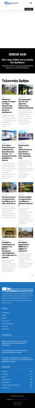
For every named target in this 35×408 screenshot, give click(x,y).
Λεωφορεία (21, 97)
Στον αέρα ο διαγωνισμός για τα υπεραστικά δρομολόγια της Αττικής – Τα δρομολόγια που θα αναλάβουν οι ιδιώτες (9, 152)
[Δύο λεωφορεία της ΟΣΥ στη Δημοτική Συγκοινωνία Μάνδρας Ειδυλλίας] (25, 89)
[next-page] (31, 275)
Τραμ (3, 97)
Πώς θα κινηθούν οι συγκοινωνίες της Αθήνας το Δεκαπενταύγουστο (25, 201)
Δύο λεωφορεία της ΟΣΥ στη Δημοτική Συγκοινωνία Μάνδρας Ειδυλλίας (25, 103)
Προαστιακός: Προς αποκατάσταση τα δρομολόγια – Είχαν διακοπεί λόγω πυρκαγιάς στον (25, 151)
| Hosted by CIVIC (23, 399)
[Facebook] (15, 403)
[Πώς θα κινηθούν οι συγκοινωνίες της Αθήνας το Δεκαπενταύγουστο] (25, 187)
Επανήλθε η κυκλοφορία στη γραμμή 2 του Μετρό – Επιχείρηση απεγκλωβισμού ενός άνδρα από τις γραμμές (9, 249)
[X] (19, 403)
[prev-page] (3, 275)
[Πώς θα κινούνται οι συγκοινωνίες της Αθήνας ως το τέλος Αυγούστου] (9, 187)
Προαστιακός (22, 143)
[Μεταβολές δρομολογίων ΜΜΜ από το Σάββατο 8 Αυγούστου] (25, 232)
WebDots (16, 399)
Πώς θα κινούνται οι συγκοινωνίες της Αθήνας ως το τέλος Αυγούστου (9, 200)
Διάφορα (4, 143)
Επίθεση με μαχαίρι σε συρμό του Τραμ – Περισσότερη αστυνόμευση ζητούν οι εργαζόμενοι (8, 105)
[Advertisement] (17, 30)
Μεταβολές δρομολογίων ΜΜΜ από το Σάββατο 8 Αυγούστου (23, 246)
